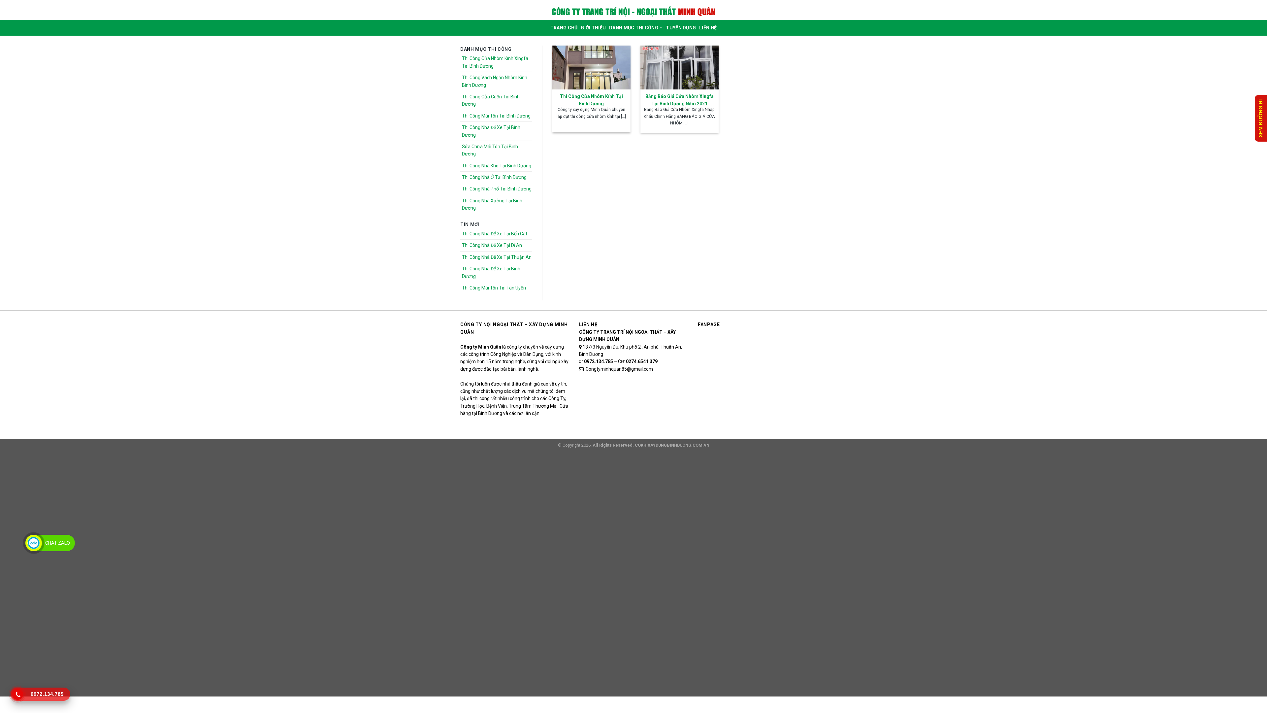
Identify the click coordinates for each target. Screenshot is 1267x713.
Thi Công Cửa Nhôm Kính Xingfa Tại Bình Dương (495, 62)
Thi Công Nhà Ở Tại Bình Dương (494, 177)
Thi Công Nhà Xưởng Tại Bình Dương (492, 204)
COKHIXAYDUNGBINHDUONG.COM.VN (672, 445)
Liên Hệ (708, 27)
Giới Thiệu (593, 27)
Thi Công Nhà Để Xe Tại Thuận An (497, 257)
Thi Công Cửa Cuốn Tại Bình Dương (491, 100)
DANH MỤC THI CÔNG (633, 27)
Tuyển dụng (681, 27)
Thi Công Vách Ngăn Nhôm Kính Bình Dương (494, 81)
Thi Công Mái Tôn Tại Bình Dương (496, 116)
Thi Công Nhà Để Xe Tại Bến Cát (494, 233)
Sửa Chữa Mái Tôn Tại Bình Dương (490, 150)
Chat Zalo (57, 543)
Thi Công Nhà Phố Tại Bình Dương (497, 188)
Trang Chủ (564, 27)
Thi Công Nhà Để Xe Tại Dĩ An (492, 245)
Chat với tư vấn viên (417, 704)
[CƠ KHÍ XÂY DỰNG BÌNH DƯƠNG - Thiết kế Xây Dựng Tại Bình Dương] (633, 11)
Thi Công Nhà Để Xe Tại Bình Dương (491, 131)
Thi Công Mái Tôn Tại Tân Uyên (494, 287)
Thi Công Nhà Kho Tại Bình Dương (496, 165)
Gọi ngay (1050, 704)
